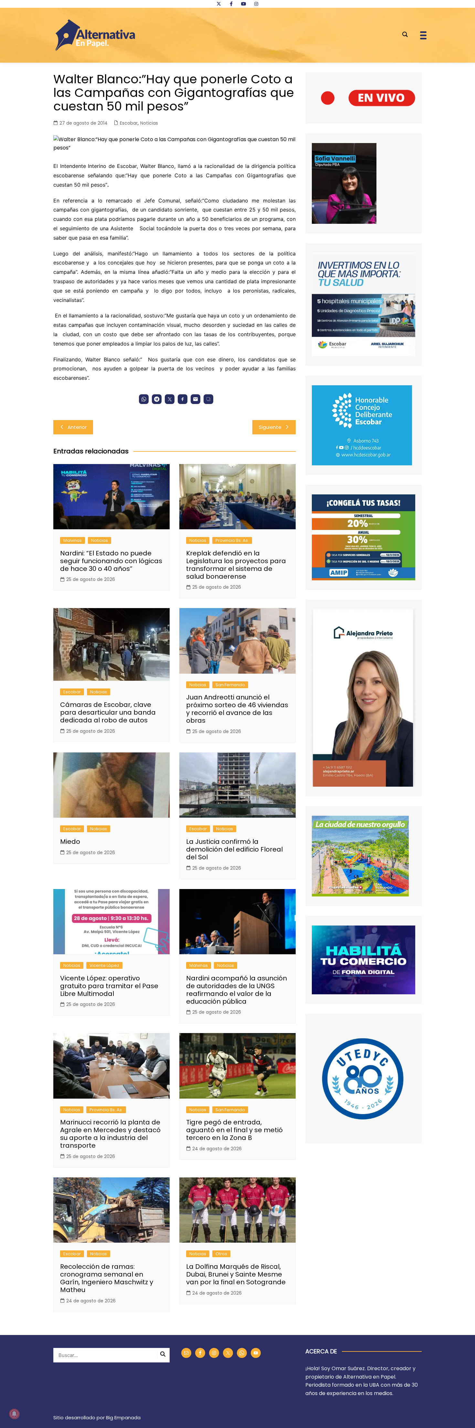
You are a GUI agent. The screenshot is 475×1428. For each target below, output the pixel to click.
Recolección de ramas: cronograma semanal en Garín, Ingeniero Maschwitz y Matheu (106, 1278)
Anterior (77, 427)
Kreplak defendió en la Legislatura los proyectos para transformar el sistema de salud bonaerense (236, 565)
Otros (221, 1254)
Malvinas (72, 540)
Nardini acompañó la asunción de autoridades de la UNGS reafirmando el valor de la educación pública (236, 990)
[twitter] (218, 4)
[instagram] (256, 4)
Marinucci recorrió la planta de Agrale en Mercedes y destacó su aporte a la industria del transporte (110, 1134)
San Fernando (230, 685)
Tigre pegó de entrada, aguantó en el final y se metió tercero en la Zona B (234, 1130)
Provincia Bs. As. (232, 540)
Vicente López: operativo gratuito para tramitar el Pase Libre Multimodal (109, 986)
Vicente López (104, 965)
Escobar (129, 123)
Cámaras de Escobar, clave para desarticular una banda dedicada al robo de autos (108, 712)
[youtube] (243, 4)
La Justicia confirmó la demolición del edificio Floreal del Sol (234, 849)
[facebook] (231, 4)
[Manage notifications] (14, 1414)
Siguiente (270, 427)
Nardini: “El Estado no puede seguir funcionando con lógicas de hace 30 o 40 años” (111, 561)
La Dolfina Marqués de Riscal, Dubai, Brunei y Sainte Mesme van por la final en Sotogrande (236, 1274)
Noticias (149, 123)
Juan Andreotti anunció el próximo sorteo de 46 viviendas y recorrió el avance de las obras (237, 709)
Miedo (70, 841)
